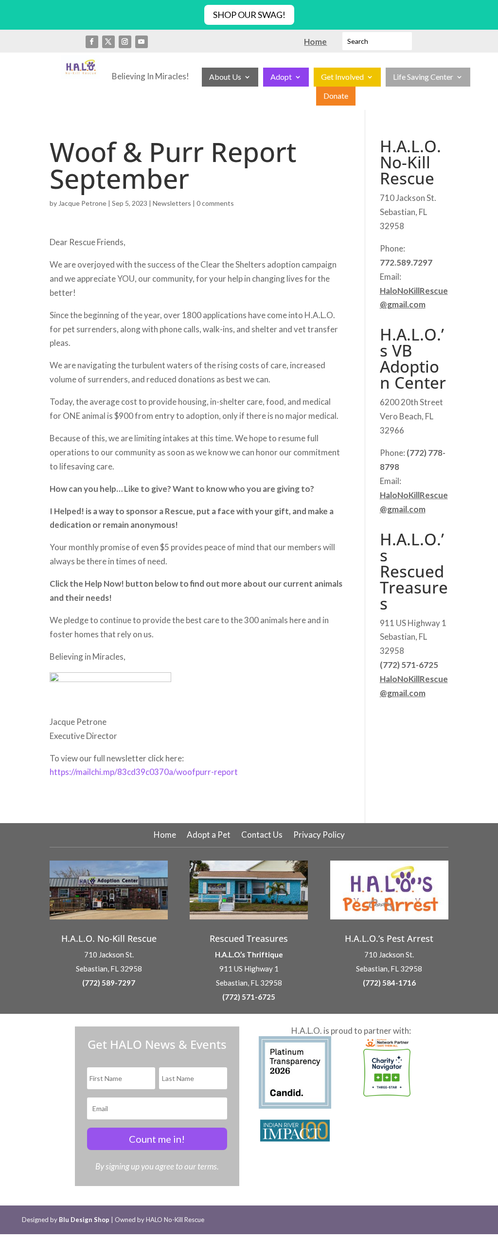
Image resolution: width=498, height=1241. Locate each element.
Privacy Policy (319, 835)
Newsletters (172, 203)
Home (165, 835)
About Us (225, 77)
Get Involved (342, 77)
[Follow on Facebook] (92, 42)
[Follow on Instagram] (125, 42)
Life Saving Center (423, 77)
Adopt (281, 77)
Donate (335, 96)
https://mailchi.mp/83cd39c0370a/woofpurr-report (144, 772)
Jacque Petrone (82, 203)
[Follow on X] (108, 42)
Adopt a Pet (209, 835)
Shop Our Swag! (249, 14)
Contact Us (262, 835)
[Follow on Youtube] (141, 42)
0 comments (215, 203)
